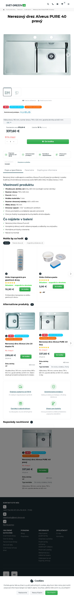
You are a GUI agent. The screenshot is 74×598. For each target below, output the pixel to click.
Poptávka (25, 536)
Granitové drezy (9, 536)
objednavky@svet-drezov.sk (14, 517)
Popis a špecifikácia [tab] (13, 170)
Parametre (29, 170)
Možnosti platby (45, 550)
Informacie (44, 530)
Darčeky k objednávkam (46, 154)
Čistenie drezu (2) (17, 243)
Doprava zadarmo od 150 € (12, 154)
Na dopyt (11, 137)
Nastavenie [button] (22, 593)
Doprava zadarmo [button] (33, 107)
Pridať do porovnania (46, 100)
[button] (68, 54)
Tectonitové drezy (10, 542)
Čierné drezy (8, 539)
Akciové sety (8, 545)
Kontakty (59, 536)
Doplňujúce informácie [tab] (47, 170)
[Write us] (4, 521)
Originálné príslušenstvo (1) (35, 243)
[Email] (57, 4)
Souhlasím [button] (51, 593)
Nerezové (19, 9)
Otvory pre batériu (62, 154)
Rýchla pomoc (8, 525)
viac (8, 122)
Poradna (25, 530)
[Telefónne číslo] (52, 4)
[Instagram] (6, 574)
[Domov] (15, 5)
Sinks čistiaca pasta (48, 277)
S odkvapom (27, 9)
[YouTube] (14, 574)
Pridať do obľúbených (30, 100)
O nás (58, 533)
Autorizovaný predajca (30, 154)
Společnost (62, 530)
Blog (23, 533)
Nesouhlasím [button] (37, 593)
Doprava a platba (24, 162)
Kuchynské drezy (11, 9)
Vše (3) (7, 243)
